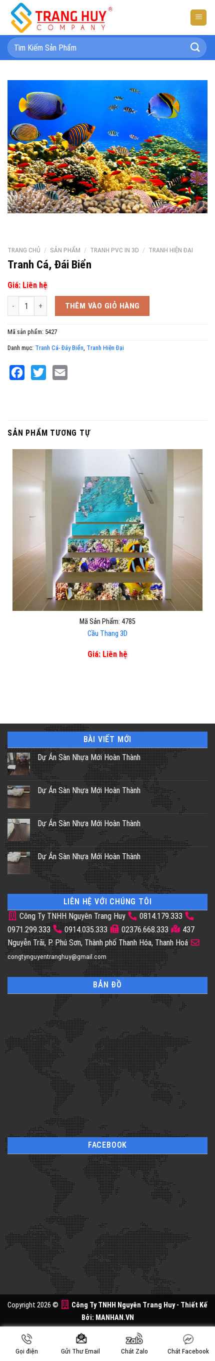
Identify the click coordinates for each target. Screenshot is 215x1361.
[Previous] (17, 223)
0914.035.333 (86, 929)
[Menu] (198, 18)
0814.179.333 (161, 916)
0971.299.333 (29, 929)
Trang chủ (24, 250)
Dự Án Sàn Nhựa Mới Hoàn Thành (89, 757)
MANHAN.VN (115, 1317)
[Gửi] (196, 47)
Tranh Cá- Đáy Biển (59, 348)
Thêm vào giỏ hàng (102, 305)
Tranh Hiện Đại (170, 250)
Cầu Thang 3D (108, 633)
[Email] (60, 372)
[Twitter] (38, 372)
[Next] (44, 223)
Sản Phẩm (65, 250)
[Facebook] (17, 372)
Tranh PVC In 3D (114, 250)
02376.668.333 (145, 929)
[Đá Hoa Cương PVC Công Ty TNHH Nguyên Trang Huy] (70, 17)
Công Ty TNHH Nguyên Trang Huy (72, 916)
